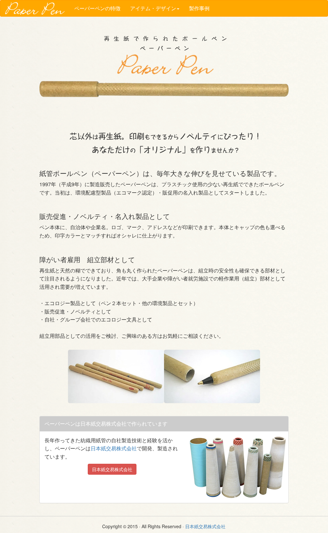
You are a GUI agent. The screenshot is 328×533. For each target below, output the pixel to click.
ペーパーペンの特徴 (97, 8)
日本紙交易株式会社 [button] (112, 469)
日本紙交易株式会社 (114, 448)
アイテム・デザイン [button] (153, 8)
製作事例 (199, 8)
